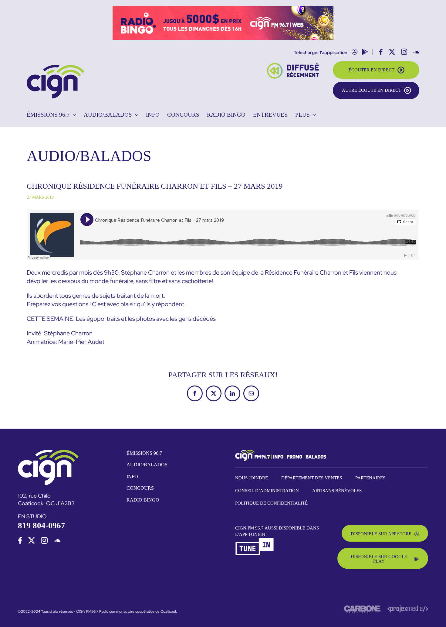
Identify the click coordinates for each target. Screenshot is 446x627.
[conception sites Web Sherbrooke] (407, 607)
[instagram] (44, 540)
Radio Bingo (143, 499)
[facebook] (20, 540)
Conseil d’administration (267, 490)
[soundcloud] (57, 540)
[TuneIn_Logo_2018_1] (255, 540)
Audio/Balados (147, 464)
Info (132, 476)
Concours (140, 488)
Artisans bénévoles (337, 490)
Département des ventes (311, 477)
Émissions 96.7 (144, 453)
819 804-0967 (41, 525)
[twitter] (31, 540)
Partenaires (370, 477)
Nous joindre (251, 477)
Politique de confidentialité (271, 503)
